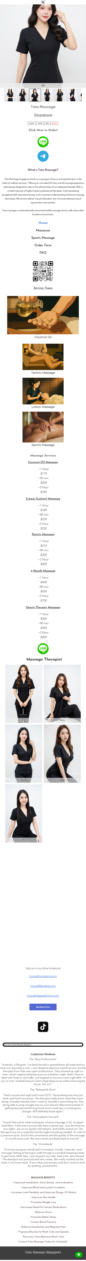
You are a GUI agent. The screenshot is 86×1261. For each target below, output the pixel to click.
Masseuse (43, 230)
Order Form (43, 245)
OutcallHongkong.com (43, 976)
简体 (47, 123)
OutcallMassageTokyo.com (43, 995)
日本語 (40, 123)
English (31, 123)
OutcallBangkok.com (43, 986)
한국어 (54, 123)
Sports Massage (43, 238)
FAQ (43, 252)
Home (43, 223)
